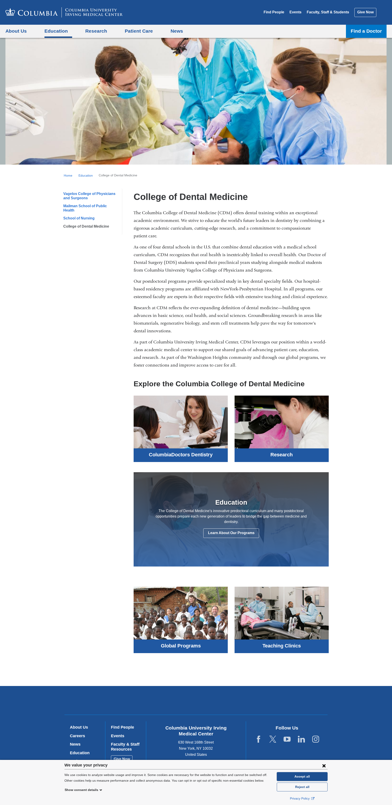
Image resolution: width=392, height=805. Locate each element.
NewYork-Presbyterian (229, 701)
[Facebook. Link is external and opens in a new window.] (258, 739)
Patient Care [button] (139, 31)
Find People (274, 12)
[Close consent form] (324, 765)
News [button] (177, 31)
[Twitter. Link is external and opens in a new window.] (273, 739)
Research (281, 454)
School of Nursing (79, 218)
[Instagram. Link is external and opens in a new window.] (315, 739)
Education (85, 175)
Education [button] (56, 31)
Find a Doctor (366, 31)
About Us (79, 727)
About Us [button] (16, 31)
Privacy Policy (300, 798)
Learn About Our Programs (231, 533)
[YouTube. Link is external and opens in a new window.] (287, 739)
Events (295, 12)
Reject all (302, 787)
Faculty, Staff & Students (328, 12)
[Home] (64, 12)
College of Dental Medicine (86, 226)
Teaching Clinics (281, 646)
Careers (77, 736)
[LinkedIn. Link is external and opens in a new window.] (301, 739)
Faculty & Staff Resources (125, 746)
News (75, 744)
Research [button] (96, 31)
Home (68, 175)
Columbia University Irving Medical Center (167, 700)
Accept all (302, 776)
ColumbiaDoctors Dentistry (181, 454)
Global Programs (181, 646)
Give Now (365, 12)
